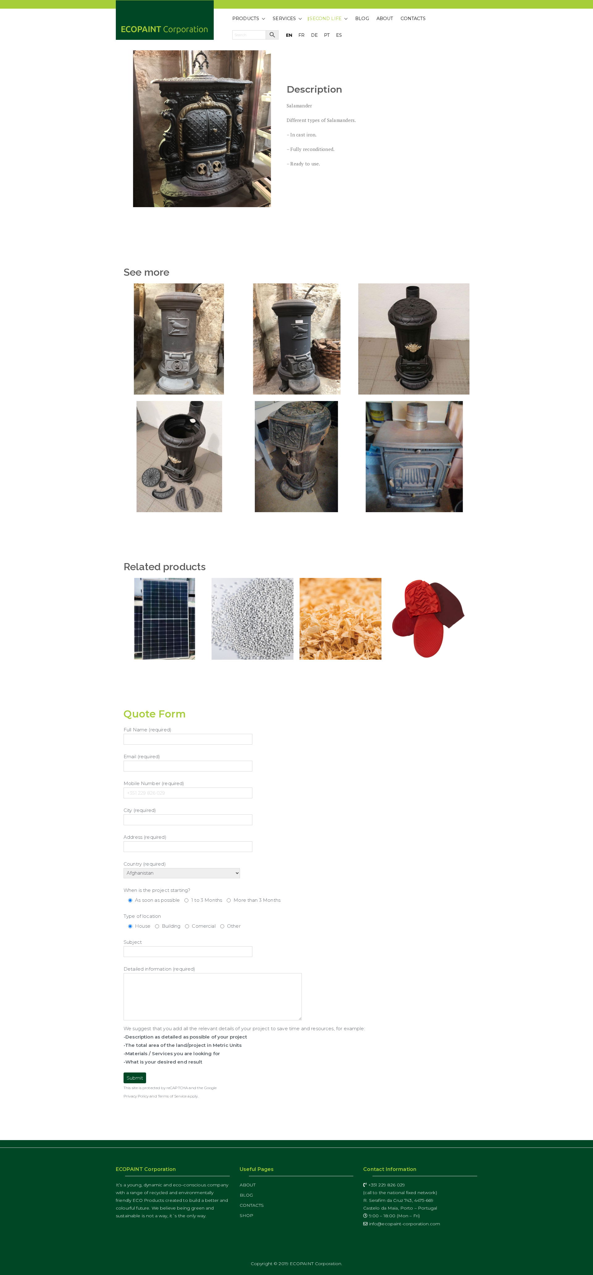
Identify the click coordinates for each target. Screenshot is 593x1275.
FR (301, 35)
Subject (133, 942)
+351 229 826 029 (386, 1185)
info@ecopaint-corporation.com (404, 1224)
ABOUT (384, 18)
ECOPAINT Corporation (315, 1263)
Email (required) (142, 756)
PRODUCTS (245, 18)
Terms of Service (172, 1096)
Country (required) (145, 864)
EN (289, 35)
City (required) (140, 810)
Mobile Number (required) (154, 783)
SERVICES (284, 18)
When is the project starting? (157, 890)
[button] (262, 19)
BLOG (362, 18)
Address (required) (145, 837)
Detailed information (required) (160, 969)
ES (339, 35)
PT (327, 35)
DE (314, 35)
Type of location (142, 916)
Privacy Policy (136, 1096)
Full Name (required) (147, 730)
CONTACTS (413, 18)
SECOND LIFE (325, 18)
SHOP (247, 1215)
